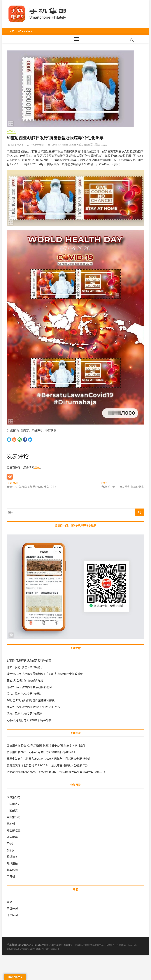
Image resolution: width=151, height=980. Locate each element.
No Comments (37, 144)
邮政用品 (12, 863)
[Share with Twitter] (30, 439)
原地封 (11, 823)
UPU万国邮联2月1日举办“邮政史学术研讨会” (56, 745)
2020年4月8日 (16, 144)
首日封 (11, 876)
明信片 (11, 843)
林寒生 (11, 758)
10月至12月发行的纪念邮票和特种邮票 (31, 700)
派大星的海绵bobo (18, 772)
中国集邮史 (13, 817)
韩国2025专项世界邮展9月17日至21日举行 (33, 707)
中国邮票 (12, 810)
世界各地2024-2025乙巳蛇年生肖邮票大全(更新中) (57, 758)
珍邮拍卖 (12, 856)
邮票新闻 (12, 870)
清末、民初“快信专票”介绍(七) (25, 667)
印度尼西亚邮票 (85, 144)
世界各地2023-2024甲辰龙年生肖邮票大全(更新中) (54, 765)
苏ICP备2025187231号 (60, 945)
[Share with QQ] (9, 439)
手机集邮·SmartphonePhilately (25, 944)
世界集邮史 (13, 797)
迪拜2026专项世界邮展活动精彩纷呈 (29, 687)
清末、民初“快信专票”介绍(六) (25, 693)
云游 (9, 765)
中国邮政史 (13, 803)
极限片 (11, 850)
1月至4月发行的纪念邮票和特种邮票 (29, 660)
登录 (37, 467)
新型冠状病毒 (100, 144)
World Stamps (69, 144)
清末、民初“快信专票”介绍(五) (25, 713)
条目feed (12, 908)
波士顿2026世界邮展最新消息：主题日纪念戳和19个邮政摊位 (45, 673)
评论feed (12, 915)
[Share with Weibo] (14, 439)
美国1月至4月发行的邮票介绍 (25, 680)
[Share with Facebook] (25, 439)
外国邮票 (11, 131)
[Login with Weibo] (10, 477)
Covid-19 (56, 144)
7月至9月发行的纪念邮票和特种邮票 (29, 720)
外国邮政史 (13, 830)
